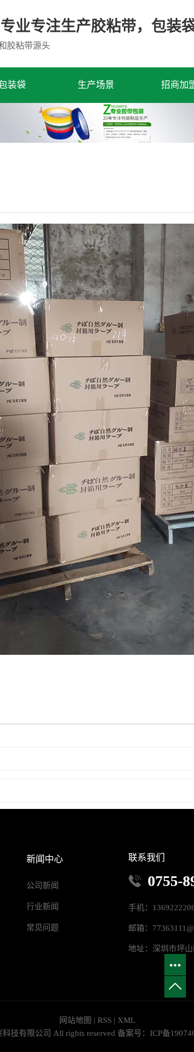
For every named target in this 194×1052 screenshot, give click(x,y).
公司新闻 (42, 885)
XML (126, 1020)
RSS (105, 1020)
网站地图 (75, 1020)
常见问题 (42, 927)
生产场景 (96, 85)
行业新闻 (42, 906)
